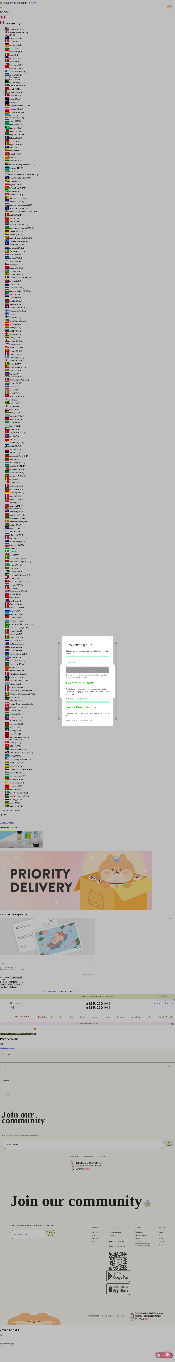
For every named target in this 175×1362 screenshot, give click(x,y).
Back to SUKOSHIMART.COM (79, 720)
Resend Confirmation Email (76, 698)
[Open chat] (167, 1354)
